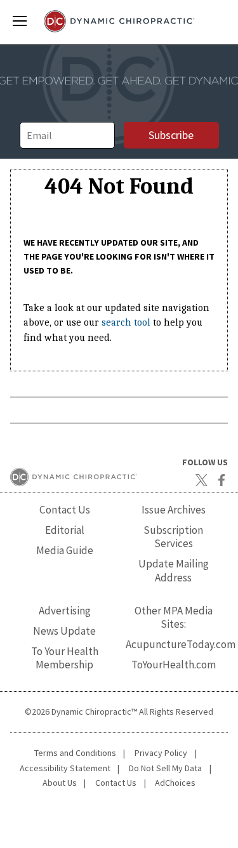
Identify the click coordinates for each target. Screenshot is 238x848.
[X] (201, 480)
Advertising (65, 611)
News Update (64, 631)
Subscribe (171, 135)
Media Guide (64, 550)
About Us (60, 782)
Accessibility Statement (65, 768)
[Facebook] (221, 480)
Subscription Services (173, 536)
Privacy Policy (161, 753)
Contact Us (64, 510)
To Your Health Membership (64, 658)
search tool (126, 322)
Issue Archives (174, 510)
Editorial (64, 530)
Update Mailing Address (173, 570)
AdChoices (175, 782)
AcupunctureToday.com (180, 644)
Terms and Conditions (75, 753)
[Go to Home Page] (119, 21)
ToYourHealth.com (173, 665)
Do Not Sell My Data (165, 768)
